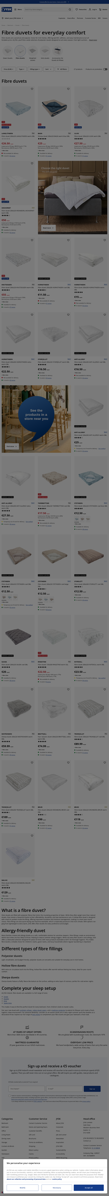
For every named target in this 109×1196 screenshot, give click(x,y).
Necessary (57, 1188)
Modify (22, 1188)
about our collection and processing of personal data (26, 1179)
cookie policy (57, 1179)
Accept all (89, 1188)
